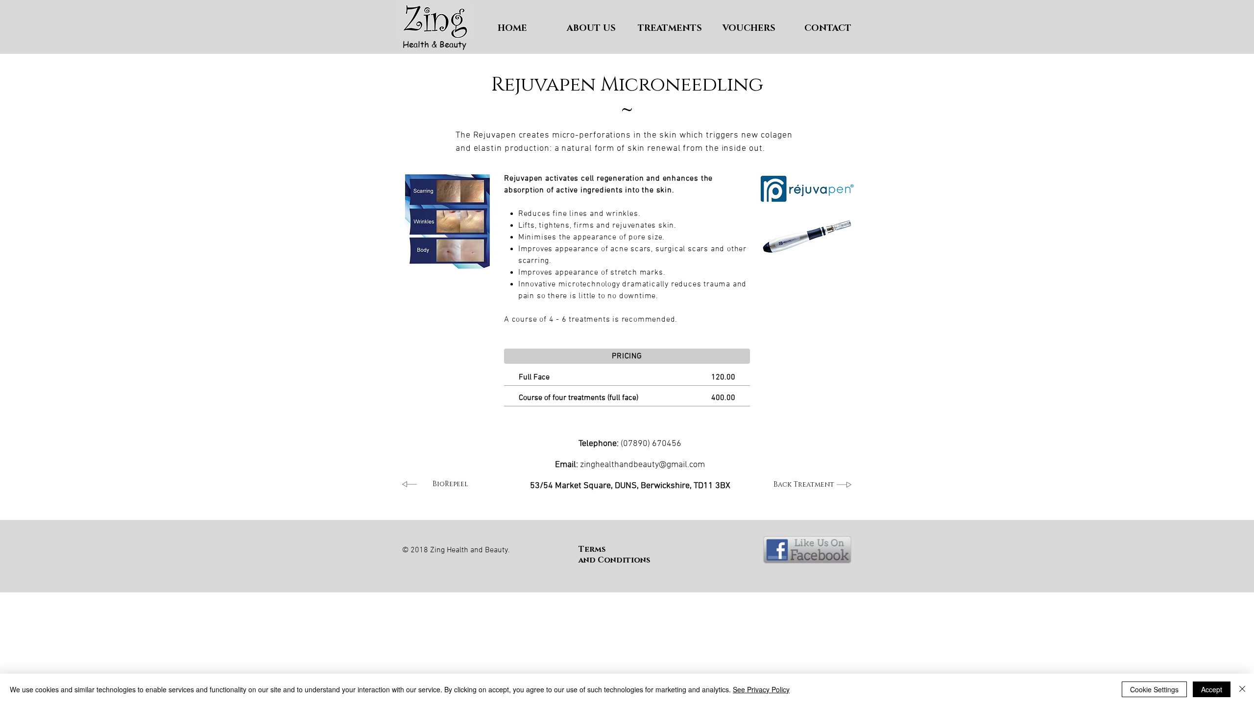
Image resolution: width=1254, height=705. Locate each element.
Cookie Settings (1154, 689)
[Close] (1242, 689)
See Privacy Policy (761, 689)
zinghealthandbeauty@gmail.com (642, 465)
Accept (1211, 689)
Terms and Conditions (615, 554)
